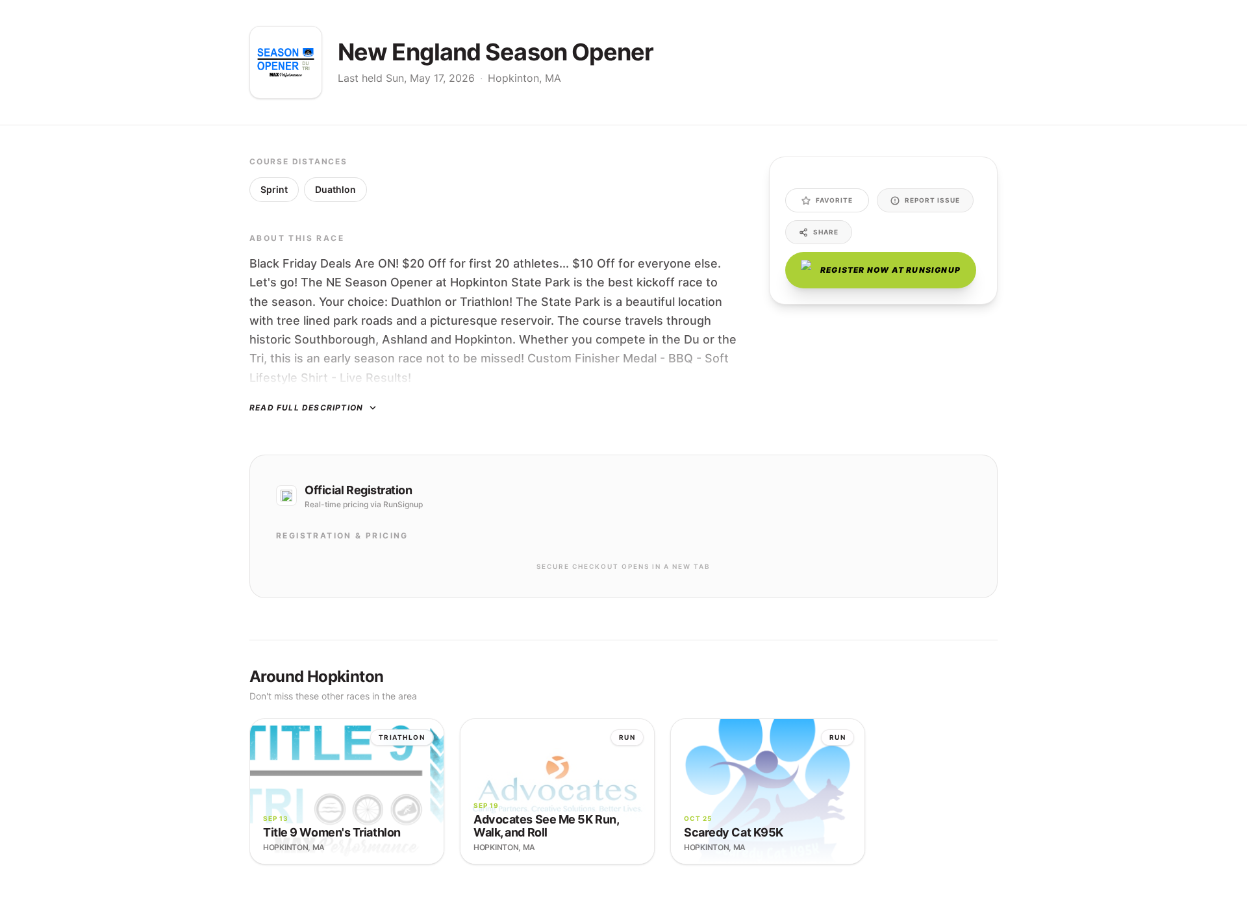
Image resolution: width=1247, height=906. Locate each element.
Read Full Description (306, 407)
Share (825, 232)
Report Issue (932, 200)
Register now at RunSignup (890, 270)
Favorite (834, 200)
